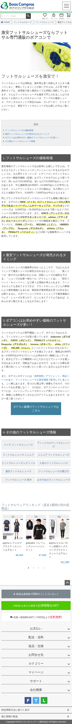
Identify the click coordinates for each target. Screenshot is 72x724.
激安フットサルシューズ (18, 471)
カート (69, 18)
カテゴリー (36, 663)
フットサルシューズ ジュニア (18, 454)
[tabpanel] (12, 535)
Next (67, 538)
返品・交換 (36, 646)
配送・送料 (36, 637)
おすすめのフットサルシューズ (53, 479)
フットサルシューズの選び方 (53, 471)
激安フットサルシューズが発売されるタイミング (27, 134)
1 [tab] (28, 568)
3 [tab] (38, 568)
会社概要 (36, 690)
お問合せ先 (36, 654)
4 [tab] (43, 568)
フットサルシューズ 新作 (18, 479)
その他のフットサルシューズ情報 (20, 141)
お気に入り (45, 18)
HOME (7, 22)
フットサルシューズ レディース (18, 463)
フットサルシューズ (45, 22)
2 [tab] (33, 568)
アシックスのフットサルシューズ (53, 444)
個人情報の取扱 (9, 716)
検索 (28, 15)
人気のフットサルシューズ (54, 463)
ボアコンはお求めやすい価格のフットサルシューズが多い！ (32, 137)
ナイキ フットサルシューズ (18, 444)
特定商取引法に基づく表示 (15, 710)
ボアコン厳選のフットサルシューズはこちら (36, 408)
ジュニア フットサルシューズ (53, 454)
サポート (36, 681)
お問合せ (61, 18)
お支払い (36, 628)
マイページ (53, 18)
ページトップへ (67, 582)
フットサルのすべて (23, 22)
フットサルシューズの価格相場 (19, 130)
